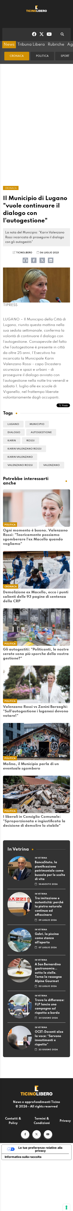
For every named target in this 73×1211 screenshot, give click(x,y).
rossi (30, 440)
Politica (42, 56)
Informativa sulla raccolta (23, 1157)
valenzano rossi (20, 465)
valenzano (51, 465)
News (9, 44)
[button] (25, 1134)
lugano (13, 424)
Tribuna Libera (31, 44)
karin (11, 440)
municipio (37, 424)
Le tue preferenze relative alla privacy (40, 1149)
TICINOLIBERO (24, 253)
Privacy (65, 1121)
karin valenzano (20, 457)
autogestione (41, 432)
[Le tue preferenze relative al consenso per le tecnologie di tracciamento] (66, 1207)
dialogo (13, 432)
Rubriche (56, 44)
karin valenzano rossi (24, 449)
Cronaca (17, 56)
